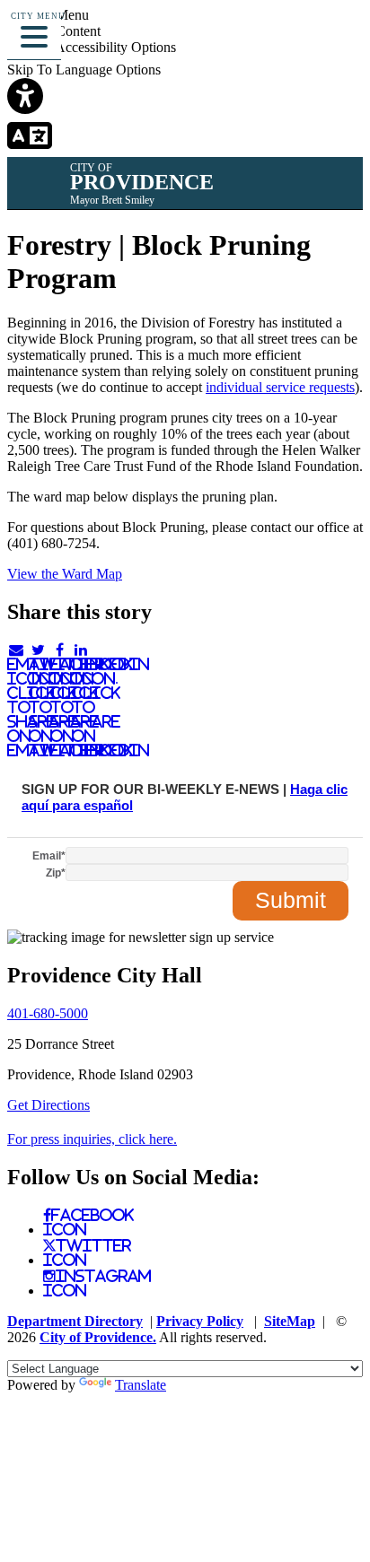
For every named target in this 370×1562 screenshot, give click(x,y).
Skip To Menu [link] (48, 14)
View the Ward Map (64, 573)
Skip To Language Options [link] (84, 69)
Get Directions (48, 1105)
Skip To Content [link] (54, 31)
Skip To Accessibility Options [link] (91, 47)
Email (49, 856)
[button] (34, 34)
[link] (185, 98)
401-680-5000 (47, 1013)
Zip (56, 873)
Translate (140, 1384)
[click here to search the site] (292, 40)
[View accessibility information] (331, 40)
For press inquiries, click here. (92, 1139)
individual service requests (280, 387)
